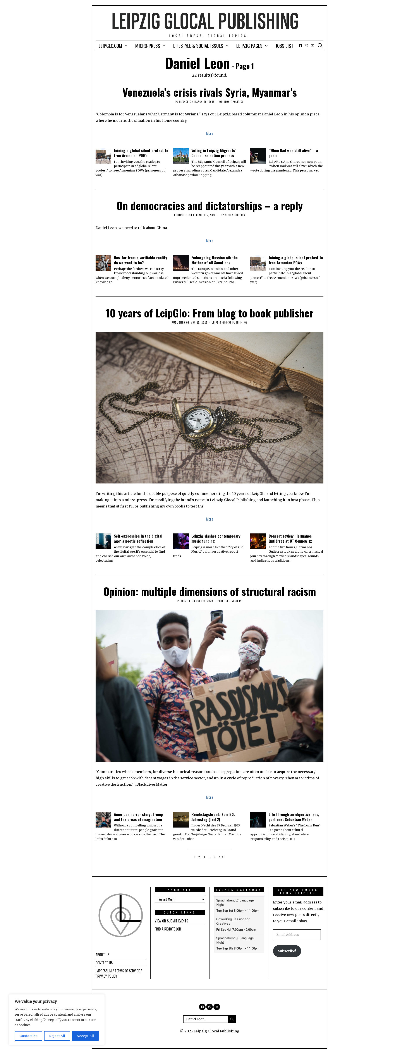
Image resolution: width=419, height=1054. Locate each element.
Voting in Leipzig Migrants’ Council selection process (213, 152)
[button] (232, 1019)
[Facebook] (300, 45)
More (209, 133)
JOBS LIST (284, 45)
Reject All (57, 1036)
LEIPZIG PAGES (249, 45)
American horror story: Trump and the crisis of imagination (138, 816)
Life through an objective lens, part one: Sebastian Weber (294, 816)
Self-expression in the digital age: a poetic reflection (138, 538)
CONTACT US (104, 962)
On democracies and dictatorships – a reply (210, 205)
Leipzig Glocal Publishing (229, 322)
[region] (57, 1019)
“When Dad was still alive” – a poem (293, 152)
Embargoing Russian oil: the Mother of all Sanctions (214, 260)
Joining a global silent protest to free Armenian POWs (141, 152)
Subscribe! (287, 951)
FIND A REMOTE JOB (168, 929)
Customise (29, 1036)
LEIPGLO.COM (110, 45)
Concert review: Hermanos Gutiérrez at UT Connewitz (290, 538)
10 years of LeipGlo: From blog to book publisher (210, 312)
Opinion (224, 101)
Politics (238, 101)
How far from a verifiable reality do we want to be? (140, 260)
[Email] (312, 45)
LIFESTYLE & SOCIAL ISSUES (198, 45)
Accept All (85, 1036)
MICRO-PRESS (147, 45)
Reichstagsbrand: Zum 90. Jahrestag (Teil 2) (213, 816)
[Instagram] (306, 45)
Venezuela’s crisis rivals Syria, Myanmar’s (209, 92)
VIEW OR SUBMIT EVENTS (171, 921)
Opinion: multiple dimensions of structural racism (209, 591)
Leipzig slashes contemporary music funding (215, 538)
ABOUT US (102, 954)
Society (237, 601)
